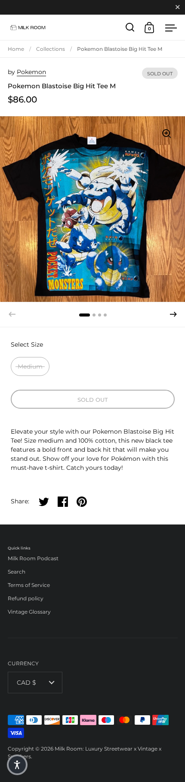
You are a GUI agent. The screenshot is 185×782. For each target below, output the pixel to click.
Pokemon (31, 72)
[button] (173, 314)
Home (16, 49)
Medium (30, 366)
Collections (50, 49)
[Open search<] (130, 27)
